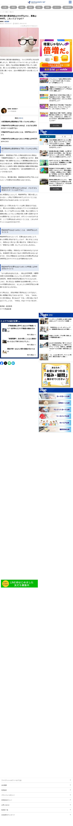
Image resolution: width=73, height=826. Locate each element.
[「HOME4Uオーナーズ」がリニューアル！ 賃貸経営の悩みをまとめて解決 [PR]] (56, 331)
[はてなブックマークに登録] (13, 363)
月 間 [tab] (64, 136)
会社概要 (4, 785)
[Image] (19, 583)
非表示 (21, 118)
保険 (47, 7)
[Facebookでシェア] (1, 363)
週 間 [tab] (47, 136)
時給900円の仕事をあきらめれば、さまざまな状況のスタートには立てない (19, 127)
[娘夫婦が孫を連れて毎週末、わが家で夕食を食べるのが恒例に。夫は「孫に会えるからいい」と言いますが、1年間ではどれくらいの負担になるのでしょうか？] (44, 153)
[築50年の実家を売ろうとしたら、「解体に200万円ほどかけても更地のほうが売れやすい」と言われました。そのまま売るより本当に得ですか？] (44, 182)
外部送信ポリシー (6, 800)
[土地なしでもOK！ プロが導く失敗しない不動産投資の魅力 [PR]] (56, 339)
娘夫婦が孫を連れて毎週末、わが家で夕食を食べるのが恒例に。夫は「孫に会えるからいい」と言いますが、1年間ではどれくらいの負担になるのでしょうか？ (60, 154)
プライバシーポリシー (8, 795)
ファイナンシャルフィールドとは (11, 780)
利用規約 (4, 790)
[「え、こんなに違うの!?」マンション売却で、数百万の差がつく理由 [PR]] (56, 359)
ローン (57, 7)
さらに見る (56, 125)
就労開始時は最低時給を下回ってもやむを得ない (18, 121)
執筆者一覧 (4, 809)
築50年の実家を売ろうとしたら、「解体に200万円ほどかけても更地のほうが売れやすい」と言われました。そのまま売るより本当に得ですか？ (60, 182)
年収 (13, 7)
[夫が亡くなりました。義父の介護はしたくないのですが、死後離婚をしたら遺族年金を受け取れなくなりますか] (44, 163)
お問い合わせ (5, 805)
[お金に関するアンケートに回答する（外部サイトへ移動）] (56, 375)
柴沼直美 (7, 21)
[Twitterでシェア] (5, 363)
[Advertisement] (19, 92)
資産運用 (68, 7)
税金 (30, 7)
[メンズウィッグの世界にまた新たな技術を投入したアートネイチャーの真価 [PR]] (56, 323)
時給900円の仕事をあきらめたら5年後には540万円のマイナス (19, 140)
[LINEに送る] (9, 363)
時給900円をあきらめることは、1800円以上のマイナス (19, 133)
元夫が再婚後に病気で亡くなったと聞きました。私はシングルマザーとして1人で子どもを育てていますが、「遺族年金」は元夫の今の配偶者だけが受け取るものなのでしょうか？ (60, 143)
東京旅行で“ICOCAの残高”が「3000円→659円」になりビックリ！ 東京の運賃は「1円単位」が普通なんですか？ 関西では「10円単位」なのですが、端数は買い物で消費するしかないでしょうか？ (60, 172)
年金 (38, 7)
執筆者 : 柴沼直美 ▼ (13, 108)
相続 (21, 7)
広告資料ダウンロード (8, 814)
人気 (4, 7)
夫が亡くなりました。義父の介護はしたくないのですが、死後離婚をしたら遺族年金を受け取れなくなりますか (60, 162)
